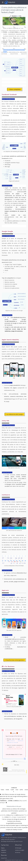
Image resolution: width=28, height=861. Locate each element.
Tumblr (12, 789)
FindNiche (3, 852)
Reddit (7, 789)
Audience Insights (19, 850)
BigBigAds (3, 850)
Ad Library (17, 852)
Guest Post (4, 858)
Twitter (2, 789)
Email (17, 789)
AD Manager (18, 848)
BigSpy (3, 848)
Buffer (21, 789)
